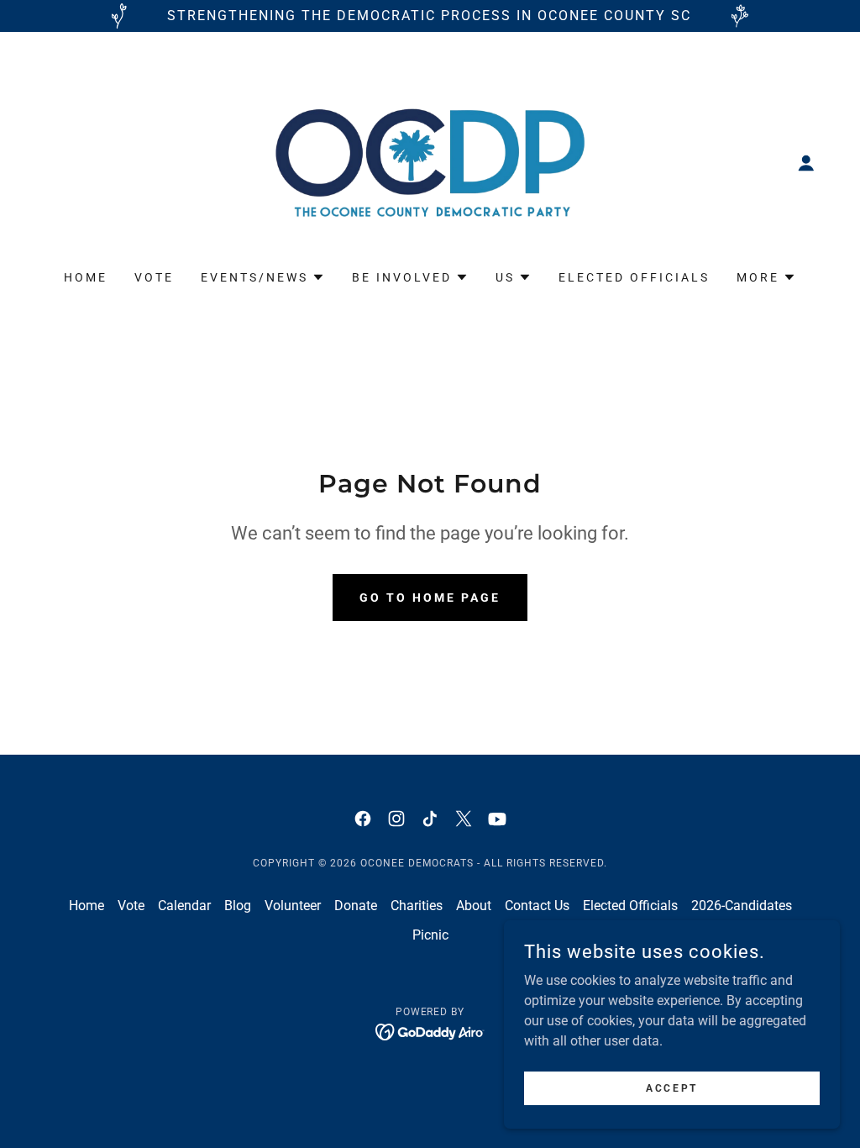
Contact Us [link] (537, 906)
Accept (671, 1087)
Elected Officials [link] (634, 277)
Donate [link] (355, 906)
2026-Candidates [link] (741, 906)
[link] (430, 162)
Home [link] (86, 277)
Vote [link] (154, 277)
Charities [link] (417, 906)
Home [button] (86, 906)
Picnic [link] (430, 935)
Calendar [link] (184, 906)
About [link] (473, 906)
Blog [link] (237, 906)
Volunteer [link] (293, 906)
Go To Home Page (430, 597)
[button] (806, 163)
